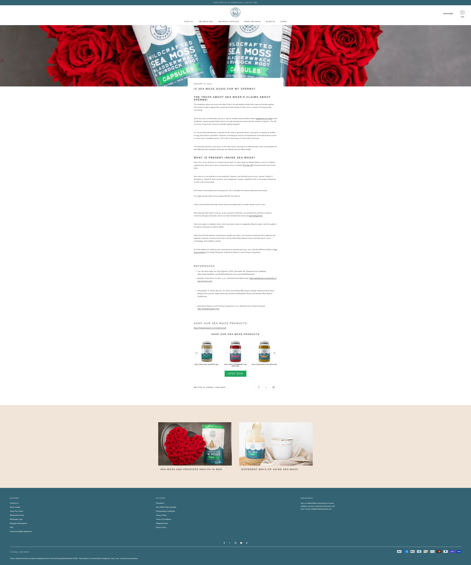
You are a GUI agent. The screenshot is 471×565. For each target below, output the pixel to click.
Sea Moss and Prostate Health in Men (191, 469)
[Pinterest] (273, 387)
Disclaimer (160, 503)
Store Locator (15, 507)
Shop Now (235, 373)
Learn (283, 21)
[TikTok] (247, 542)
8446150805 (448, 14)
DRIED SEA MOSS (252, 21)
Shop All (189, 21)
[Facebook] (258, 387)
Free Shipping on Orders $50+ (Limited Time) (236, 2)
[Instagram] (235, 542)
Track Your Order (16, 511)
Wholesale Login (16, 519)
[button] (197, 353)
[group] (207, 352)
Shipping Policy (162, 523)
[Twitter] (266, 387)
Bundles (270, 21)
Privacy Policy (161, 515)
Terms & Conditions (163, 519)
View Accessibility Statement (21, 531)
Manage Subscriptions (18, 523)
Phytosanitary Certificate (165, 511)
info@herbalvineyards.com (321, 509)
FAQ (11, 527)
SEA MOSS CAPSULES (228, 21)
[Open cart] (462, 12)
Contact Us (14, 503)
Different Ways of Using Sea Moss (269, 469)
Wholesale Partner (17, 515)
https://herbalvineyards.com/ (208, 309)
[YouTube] (241, 542)
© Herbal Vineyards (19, 552)
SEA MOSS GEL (206, 21)
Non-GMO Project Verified (166, 507)
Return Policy (161, 527)
